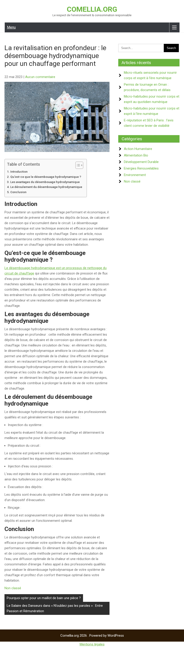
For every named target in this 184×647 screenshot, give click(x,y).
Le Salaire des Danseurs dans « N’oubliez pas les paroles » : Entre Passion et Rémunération (55, 608)
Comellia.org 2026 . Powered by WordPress (92, 636)
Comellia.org (92, 9)
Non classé (12, 588)
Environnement (135, 175)
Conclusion (18, 192)
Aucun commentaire (40, 77)
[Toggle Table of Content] (77, 165)
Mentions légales (92, 644)
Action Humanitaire (138, 149)
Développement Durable (141, 162)
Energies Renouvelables (141, 168)
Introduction (19, 171)
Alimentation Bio (136, 155)
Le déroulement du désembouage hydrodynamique (46, 187)
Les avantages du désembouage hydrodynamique (45, 182)
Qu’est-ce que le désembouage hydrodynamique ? (45, 176)
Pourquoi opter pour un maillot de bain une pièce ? (44, 598)
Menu (11, 27)
